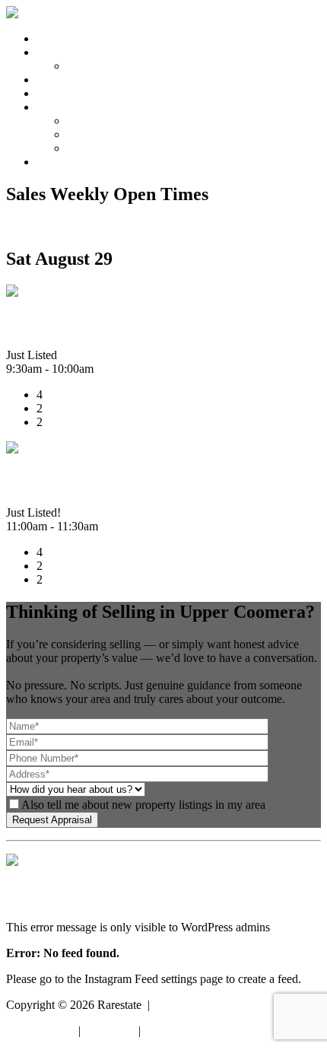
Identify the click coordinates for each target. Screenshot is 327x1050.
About (52, 106)
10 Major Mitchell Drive (102, 480)
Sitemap (163, 1030)
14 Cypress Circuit (79, 323)
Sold (48, 79)
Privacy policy (40, 1030)
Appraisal (60, 93)
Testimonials (97, 148)
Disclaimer (109, 1030)
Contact (55, 161)
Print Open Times (48, 226)
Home (51, 38)
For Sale (57, 52)
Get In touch (36, 875)
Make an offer (101, 65)
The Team (91, 134)
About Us (90, 120)
